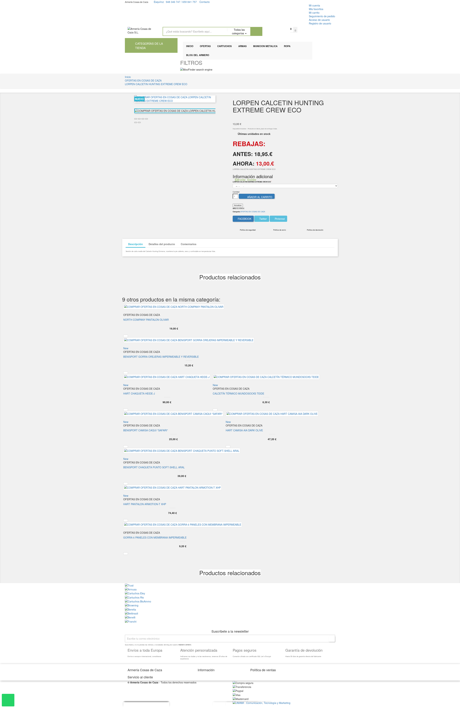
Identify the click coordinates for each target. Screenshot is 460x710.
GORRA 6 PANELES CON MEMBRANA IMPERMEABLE (155, 537)
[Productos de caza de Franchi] (130, 621)
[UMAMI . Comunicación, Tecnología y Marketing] (261, 702)
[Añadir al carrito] (125, 336)
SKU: (234, 208)
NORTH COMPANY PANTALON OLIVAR (146, 319)
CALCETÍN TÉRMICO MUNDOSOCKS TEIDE (238, 393)
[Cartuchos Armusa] (131, 589)
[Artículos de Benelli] (130, 617)
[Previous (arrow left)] (135, 122)
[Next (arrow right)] (139, 122)
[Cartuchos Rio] (134, 597)
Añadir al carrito (257, 197)
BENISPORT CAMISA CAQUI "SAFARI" (145, 430)
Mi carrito (314, 12)
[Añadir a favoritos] (3, 4)
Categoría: (236, 212)
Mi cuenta (314, 5)
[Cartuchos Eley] (135, 593)
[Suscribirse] (332, 639)
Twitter (263, 219)
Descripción (135, 244)
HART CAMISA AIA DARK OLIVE (244, 430)
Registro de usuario (320, 23)
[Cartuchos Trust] (129, 585)
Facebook (244, 219)
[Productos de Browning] (131, 605)
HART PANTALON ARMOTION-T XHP (144, 504)
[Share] (139, 118)
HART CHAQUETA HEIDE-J (139, 393)
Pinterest (279, 219)
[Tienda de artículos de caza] (131, 613)
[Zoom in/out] (146, 118)
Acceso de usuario (319, 20)
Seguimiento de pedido (322, 16)
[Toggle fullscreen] (142, 118)
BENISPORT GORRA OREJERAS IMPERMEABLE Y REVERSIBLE (161, 356)
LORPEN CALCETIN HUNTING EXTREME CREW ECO (252, 182)
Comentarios (188, 244)
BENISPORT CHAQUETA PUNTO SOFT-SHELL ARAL (154, 467)
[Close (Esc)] (135, 118)
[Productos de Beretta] (130, 609)
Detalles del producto (162, 244)
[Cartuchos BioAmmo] (138, 601)
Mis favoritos (316, 9)
